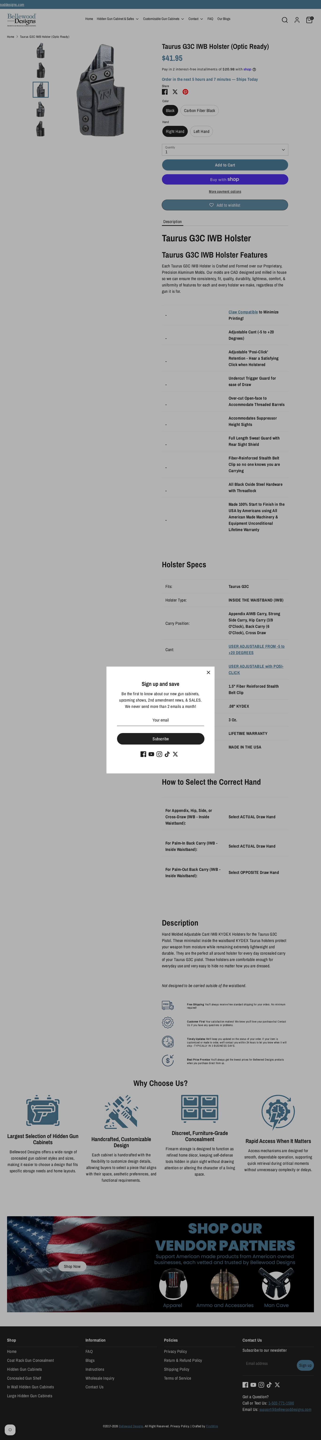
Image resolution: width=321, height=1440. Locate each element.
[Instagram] (159, 754)
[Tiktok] (167, 754)
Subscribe (161, 739)
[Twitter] (175, 754)
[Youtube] (151, 754)
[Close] (208, 673)
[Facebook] (143, 754)
